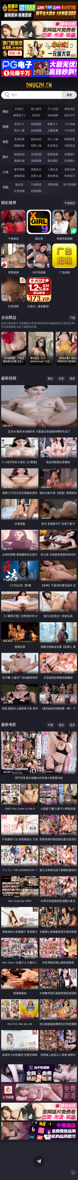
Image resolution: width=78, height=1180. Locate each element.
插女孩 (19, 184)
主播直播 (53, 130)
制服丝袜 (19, 145)
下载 (72, 318)
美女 (50, 378)
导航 (5, 187)
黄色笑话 (53, 176)
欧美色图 (53, 154)
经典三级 (36, 145)
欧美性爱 (69, 139)
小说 (5, 172)
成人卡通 (53, 139)
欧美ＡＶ (53, 124)
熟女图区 (53, 160)
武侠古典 (69, 169)
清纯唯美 (36, 160)
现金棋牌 (53, 115)
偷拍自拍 (36, 139)
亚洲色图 (36, 154)
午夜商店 (36, 184)
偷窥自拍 (19, 154)
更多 (72, 378)
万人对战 (53, 109)
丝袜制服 (36, 130)
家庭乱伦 (36, 169)
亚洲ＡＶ (19, 124)
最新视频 (8, 378)
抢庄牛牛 (69, 115)
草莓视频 (53, 184)
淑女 (61, 725)
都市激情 (19, 169)
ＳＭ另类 (69, 130)
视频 (5, 127)
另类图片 (69, 160)
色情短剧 (36, 191)
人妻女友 (53, 169)
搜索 (69, 95)
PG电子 (19, 109)
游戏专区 (69, 109)
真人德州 (36, 109)
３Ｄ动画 (69, 124)
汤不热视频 (69, 184)
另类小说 (36, 176)
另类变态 (69, 145)
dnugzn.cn (39, 85)
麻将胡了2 (19, 115)
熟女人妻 (19, 130)
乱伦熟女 (53, 145)
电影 (5, 142)
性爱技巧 (69, 176)
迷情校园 (19, 176)
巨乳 (61, 378)
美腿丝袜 (19, 160)
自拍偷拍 (36, 124)
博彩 (5, 111)
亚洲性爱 (19, 139)
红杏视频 (19, 191)
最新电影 (8, 724)
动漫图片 (69, 154)
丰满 (50, 725)
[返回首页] (73, 1172)
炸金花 (36, 115)
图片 (5, 157)
